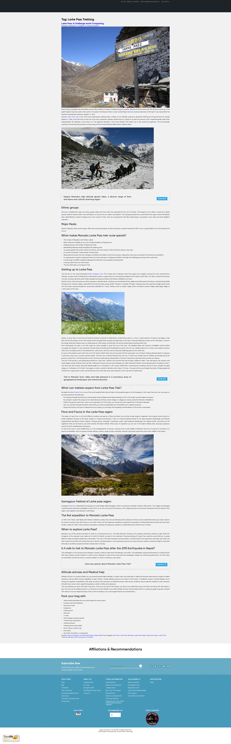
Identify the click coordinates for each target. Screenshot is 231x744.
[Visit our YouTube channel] (168, 666)
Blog (62, 685)
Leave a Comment (87, 637)
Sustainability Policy (134, 685)
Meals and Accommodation (113, 685)
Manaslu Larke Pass (74, 637)
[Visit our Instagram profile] (159, 666)
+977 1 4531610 (127, 1)
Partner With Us (165, 1)
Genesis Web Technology (125, 731)
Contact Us (161, 564)
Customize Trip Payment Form (70, 698)
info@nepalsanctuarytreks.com (152, 1)
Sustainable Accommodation (136, 696)
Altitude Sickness (111, 682)
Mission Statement (133, 682)
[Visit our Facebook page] (151, 666)
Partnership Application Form (69, 693)
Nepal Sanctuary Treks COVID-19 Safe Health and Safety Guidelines (115, 702)
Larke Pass (116, 635)
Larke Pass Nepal (140, 635)
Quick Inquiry (65, 696)
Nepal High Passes (100, 635)
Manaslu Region (88, 635)
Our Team (86, 685)
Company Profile (88, 682)
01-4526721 (136, 1)
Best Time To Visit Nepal (113, 690)
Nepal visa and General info (114, 696)
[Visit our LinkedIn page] (163, 666)
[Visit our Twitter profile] (155, 666)
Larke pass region (152, 635)
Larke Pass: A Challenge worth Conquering (82, 23)
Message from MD (89, 688)
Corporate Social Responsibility (137, 690)
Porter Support (132, 693)
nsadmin (96, 26)
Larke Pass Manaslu (127, 635)
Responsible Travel (133, 688)
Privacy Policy (65, 701)
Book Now (162, 198)
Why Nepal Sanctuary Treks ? (92, 690)
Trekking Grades (110, 688)
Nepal (151, 682)
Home (63, 682)
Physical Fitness (110, 693)
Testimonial (64, 688)
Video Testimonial (66, 690)
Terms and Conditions (112, 698)
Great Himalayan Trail (75, 635)
